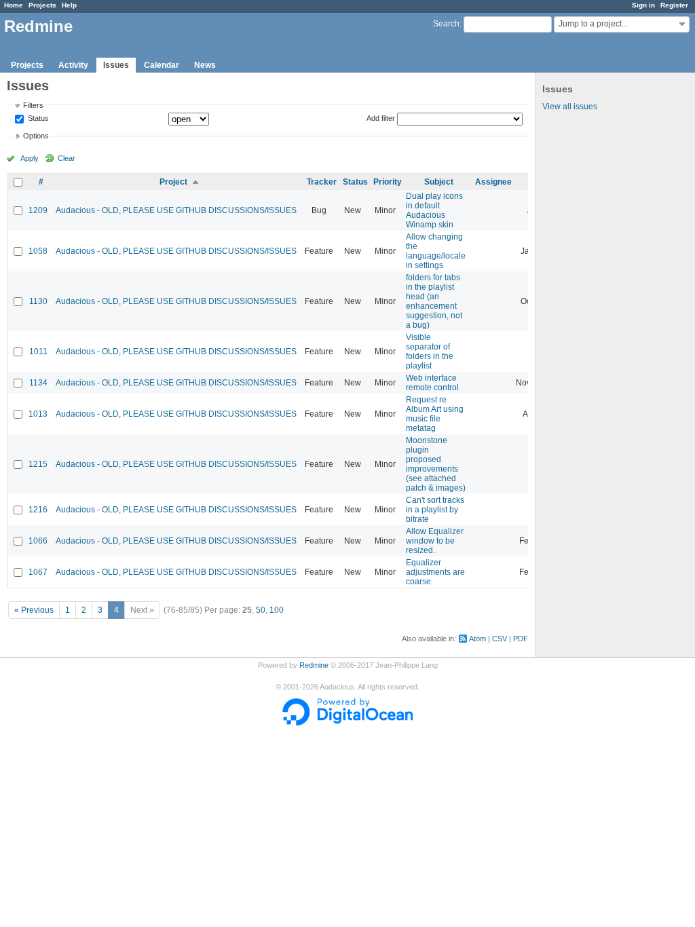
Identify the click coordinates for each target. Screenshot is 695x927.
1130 (38, 301)
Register (674, 5)
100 (276, 610)
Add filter (381, 118)
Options (36, 136)
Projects (42, 5)
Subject (438, 182)
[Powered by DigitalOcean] (347, 723)
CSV (499, 639)
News (205, 65)
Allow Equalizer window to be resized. (435, 541)
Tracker (322, 182)
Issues (116, 65)
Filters (33, 105)
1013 (38, 414)
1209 (38, 210)
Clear (66, 158)
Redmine (313, 665)
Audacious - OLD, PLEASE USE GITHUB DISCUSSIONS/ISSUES (176, 210)
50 (260, 610)
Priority (387, 182)
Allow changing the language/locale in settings (436, 251)
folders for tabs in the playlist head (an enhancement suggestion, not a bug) (434, 301)
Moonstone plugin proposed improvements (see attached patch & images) (436, 464)
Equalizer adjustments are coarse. (435, 572)
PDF (520, 639)
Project (173, 182)
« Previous (34, 610)
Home (13, 5)
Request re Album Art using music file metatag (435, 414)
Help (69, 5)
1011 (38, 351)
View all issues (569, 106)
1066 (38, 541)
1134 (38, 382)
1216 (38, 509)
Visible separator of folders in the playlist (429, 352)
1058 (38, 251)
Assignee (493, 182)
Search (446, 24)
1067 (38, 572)
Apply (29, 158)
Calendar (161, 65)
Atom (477, 639)
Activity (73, 65)
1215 (38, 464)
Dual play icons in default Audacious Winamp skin (434, 210)
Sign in (643, 5)
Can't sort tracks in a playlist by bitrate (435, 509)
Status (37, 119)
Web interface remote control (432, 382)
